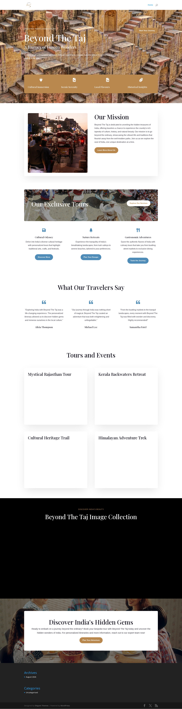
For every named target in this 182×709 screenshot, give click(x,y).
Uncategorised (32, 692)
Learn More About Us (106, 150)
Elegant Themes (41, 705)
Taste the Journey (138, 261)
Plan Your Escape (91, 257)
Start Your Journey (147, 31)
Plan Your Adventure (91, 640)
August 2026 (31, 677)
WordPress (65, 705)
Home (150, 5)
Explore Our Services (138, 203)
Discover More (44, 257)
